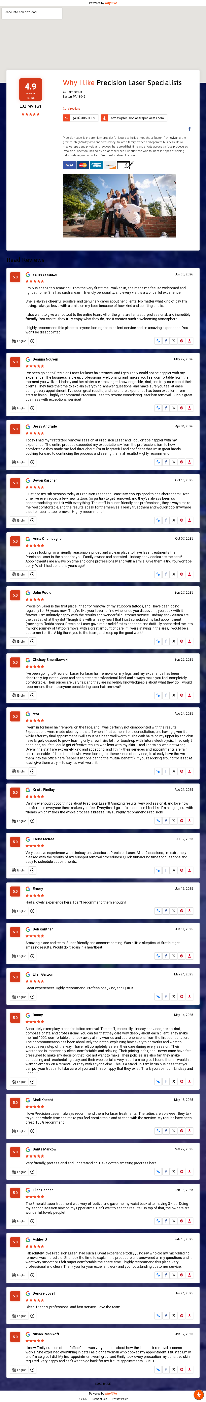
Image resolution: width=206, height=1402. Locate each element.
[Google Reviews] (28, 274)
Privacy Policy (120, 1399)
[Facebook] (187, 129)
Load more (103, 1384)
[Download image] (189, 340)
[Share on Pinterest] (181, 340)
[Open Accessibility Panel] (199, 1395)
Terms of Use (99, 1399)
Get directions (71, 108)
